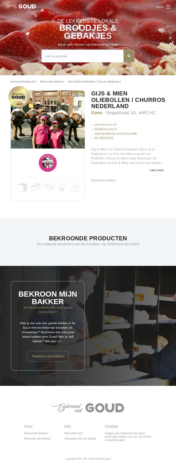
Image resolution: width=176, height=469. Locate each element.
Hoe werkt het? (73, 433)
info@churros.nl (105, 129)
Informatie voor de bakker (80, 438)
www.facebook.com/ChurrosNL (116, 133)
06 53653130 (103, 138)
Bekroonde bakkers (52, 81)
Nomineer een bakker (48, 356)
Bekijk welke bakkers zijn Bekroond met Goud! (88, 44)
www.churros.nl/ (105, 124)
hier (59, 341)
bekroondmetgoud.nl (23, 81)
